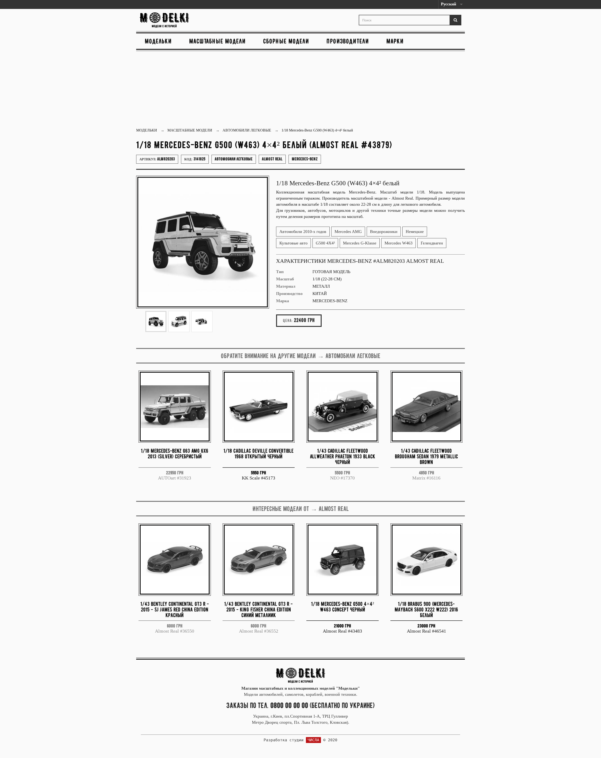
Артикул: (157, 159)
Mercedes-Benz (305, 159)
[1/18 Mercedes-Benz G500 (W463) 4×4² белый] (156, 321)
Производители (348, 41)
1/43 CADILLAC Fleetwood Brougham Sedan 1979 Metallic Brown (426, 456)
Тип (280, 271)
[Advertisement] (300, 90)
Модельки (158, 41)
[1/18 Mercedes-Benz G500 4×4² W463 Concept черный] (343, 560)
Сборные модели (286, 41)
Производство (289, 293)
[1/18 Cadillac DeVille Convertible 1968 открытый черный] (259, 407)
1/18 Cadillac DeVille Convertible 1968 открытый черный (258, 453)
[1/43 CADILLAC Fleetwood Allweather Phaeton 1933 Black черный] (343, 407)
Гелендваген (432, 243)
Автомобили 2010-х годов (302, 231)
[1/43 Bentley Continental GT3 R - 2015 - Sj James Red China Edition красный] (175, 560)
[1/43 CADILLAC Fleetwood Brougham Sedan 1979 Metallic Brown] (427, 407)
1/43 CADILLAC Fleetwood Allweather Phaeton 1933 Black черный (342, 456)
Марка (282, 300)
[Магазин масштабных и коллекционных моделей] (300, 675)
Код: (194, 159)
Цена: (288, 320)
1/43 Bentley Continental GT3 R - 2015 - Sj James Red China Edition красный (174, 609)
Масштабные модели (217, 41)
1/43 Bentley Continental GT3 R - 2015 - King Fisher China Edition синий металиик (258, 609)
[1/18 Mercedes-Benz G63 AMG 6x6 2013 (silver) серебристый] (175, 407)
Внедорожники (383, 231)
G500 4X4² (325, 243)
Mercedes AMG (348, 231)
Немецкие (415, 231)
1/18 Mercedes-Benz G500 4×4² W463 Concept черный (342, 606)
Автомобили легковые (234, 159)
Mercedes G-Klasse (359, 243)
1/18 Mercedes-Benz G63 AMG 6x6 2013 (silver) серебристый (174, 453)
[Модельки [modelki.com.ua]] (191, 20)
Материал (285, 286)
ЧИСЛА (313, 740)
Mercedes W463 (398, 243)
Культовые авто (293, 243)
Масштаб (285, 279)
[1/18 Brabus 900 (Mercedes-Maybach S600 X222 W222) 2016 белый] (427, 560)
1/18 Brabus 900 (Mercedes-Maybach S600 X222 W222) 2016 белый (426, 609)
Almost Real (272, 159)
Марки (395, 41)
